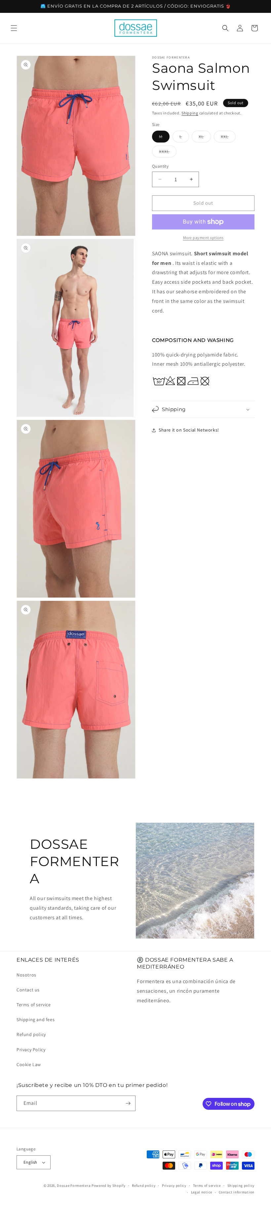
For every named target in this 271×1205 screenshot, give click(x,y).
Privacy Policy (31, 1050)
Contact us (28, 990)
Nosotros (26, 975)
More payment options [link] (203, 237)
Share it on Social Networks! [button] (189, 430)
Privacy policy (174, 1185)
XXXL (167, 152)
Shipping (189, 112)
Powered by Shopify (109, 1185)
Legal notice (201, 1192)
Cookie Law (29, 1064)
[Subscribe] (128, 1103)
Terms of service (34, 1005)
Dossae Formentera (74, 1185)
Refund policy (31, 1034)
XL (205, 138)
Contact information (236, 1192)
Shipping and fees (36, 1019)
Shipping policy (241, 1185)
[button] (14, 28)
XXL (228, 138)
